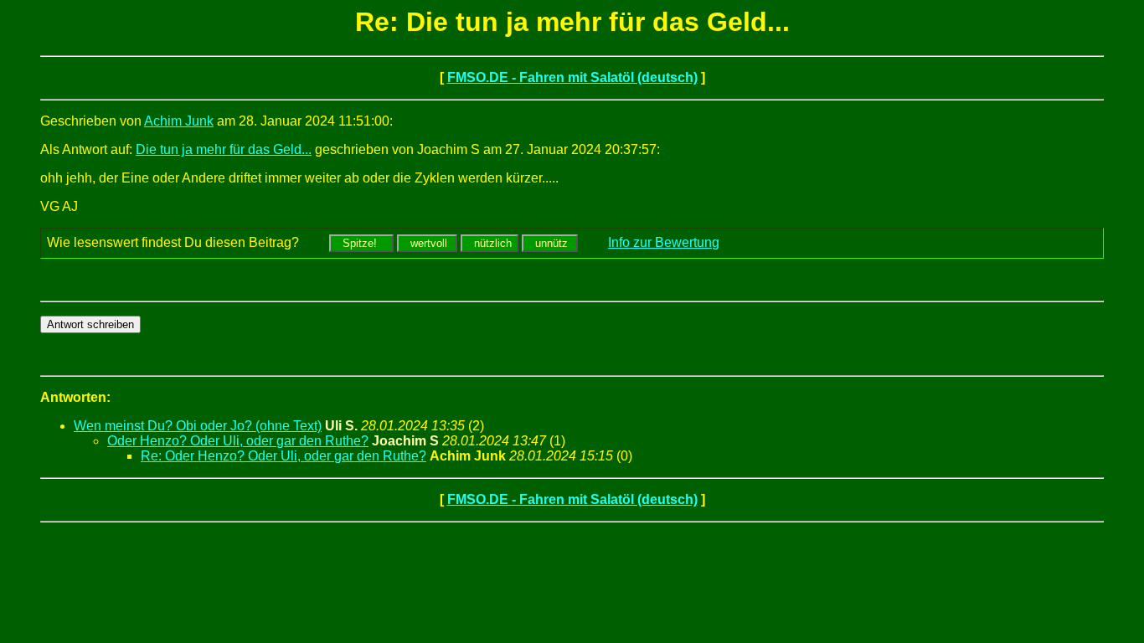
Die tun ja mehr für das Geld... (224, 149)
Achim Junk (179, 121)
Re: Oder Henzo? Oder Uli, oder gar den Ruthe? (283, 456)
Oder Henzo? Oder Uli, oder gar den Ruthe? (237, 441)
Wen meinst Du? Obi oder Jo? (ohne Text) (198, 426)
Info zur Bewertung (663, 242)
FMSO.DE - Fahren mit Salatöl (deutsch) (572, 77)
